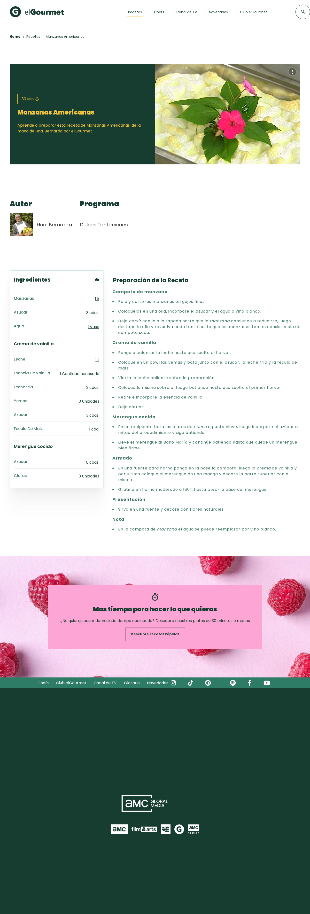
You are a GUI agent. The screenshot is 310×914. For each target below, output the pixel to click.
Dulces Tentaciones (104, 224)
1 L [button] (97, 359)
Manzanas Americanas (65, 36)
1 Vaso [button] (93, 327)
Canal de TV (105, 683)
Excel (105, 306)
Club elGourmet (71, 683)
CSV (104, 294)
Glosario (132, 683)
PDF (103, 300)
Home (15, 36)
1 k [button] (97, 299)
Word (105, 312)
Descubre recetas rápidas (155, 634)
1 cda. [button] (94, 429)
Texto (106, 288)
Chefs (43, 683)
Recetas (33, 36)
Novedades (157, 683)
